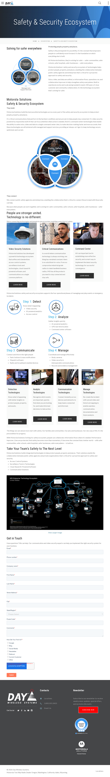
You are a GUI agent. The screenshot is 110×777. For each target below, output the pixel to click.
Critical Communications (52, 249)
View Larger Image (55, 533)
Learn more (18, 285)
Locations (48, 698)
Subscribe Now (88, 710)
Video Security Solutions (20, 249)
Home (35, 41)
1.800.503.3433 (50, 703)
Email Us (47, 708)
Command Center (83, 249)
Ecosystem (45, 41)
